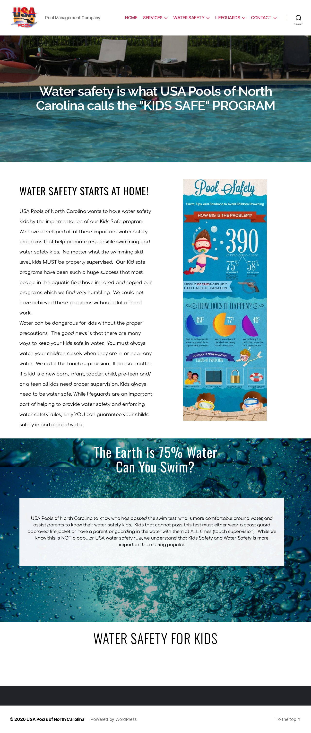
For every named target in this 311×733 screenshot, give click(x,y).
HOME (131, 17)
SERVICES (152, 17)
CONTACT (261, 17)
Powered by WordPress (113, 719)
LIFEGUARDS (227, 17)
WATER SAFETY (188, 17)
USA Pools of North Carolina (55, 719)
